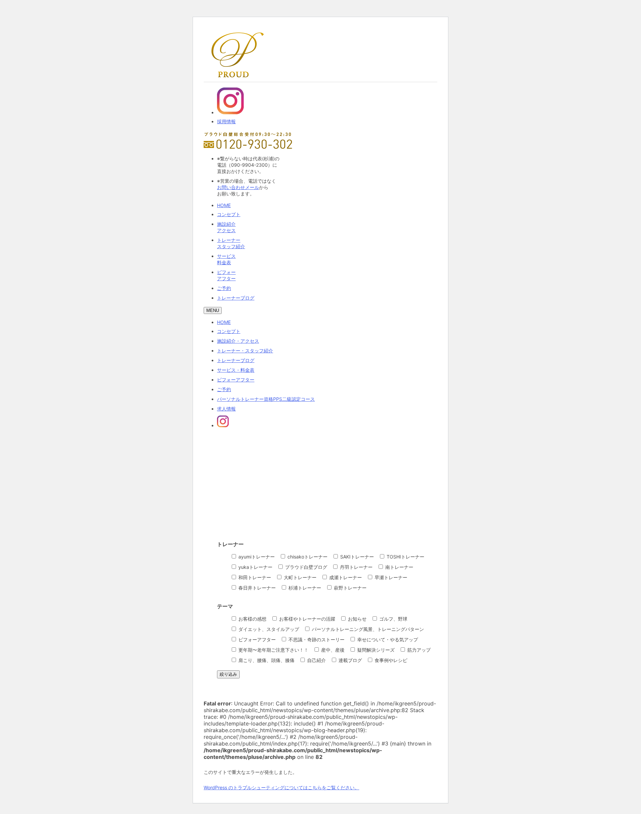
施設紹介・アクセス (238, 341)
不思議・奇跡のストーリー (316, 639)
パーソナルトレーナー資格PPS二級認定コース (266, 399)
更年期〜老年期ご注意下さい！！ (272, 650)
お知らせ (357, 619)
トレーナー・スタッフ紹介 (245, 350)
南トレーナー (398, 567)
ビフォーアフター (235, 379)
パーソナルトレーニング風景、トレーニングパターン (367, 629)
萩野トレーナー (350, 588)
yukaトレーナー (254, 567)
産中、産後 (332, 650)
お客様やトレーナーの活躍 (306, 619)
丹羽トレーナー (356, 567)
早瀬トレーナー (390, 577)
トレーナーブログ (235, 298)
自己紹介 (316, 660)
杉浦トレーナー (304, 588)
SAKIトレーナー (356, 556)
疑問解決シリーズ (375, 650)
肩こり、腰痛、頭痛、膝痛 (265, 660)
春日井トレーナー (256, 588)
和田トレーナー (254, 577)
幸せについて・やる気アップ (387, 639)
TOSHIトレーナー (404, 556)
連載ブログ (349, 660)
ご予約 (224, 288)
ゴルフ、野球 (392, 619)
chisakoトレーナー (307, 556)
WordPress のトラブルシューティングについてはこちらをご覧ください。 (281, 787)
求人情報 (226, 409)
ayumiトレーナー (256, 556)
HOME (224, 205)
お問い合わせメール (238, 187)
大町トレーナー (299, 577)
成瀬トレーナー (345, 577)
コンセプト (228, 214)
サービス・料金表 (235, 370)
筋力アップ (418, 650)
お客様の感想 (251, 619)
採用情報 (226, 121)
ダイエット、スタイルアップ (268, 629)
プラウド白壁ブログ (305, 567)
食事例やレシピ (390, 660)
